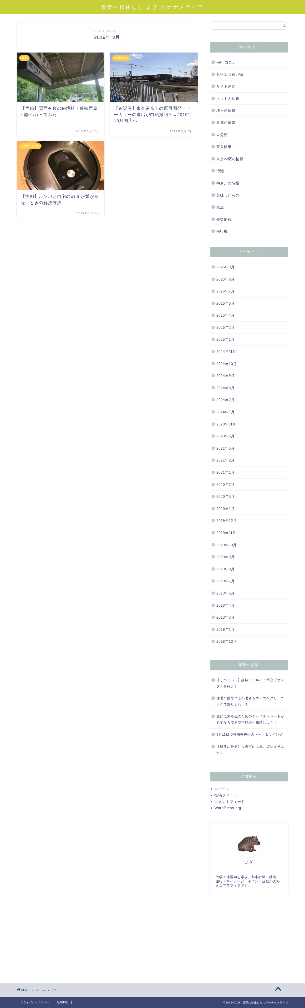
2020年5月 (225, 496)
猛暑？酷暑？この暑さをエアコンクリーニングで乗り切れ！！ (250, 701)
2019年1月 (225, 629)
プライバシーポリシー (34, 1002)
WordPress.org (227, 808)
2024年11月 (226, 352)
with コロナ (226, 62)
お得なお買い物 (229, 74)
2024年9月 (225, 376)
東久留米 (224, 147)
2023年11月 (226, 424)
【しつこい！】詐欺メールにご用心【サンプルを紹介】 (250, 683)
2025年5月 (225, 303)
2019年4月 (225, 605)
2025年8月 (225, 279)
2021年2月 (225, 460)
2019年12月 (226, 521)
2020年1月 (225, 509)
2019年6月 (225, 593)
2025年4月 (225, 315)
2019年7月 (225, 581)
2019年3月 (225, 617)
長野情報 (224, 219)
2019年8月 (225, 569)
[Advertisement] (249, 936)
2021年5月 (225, 448)
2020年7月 (225, 485)
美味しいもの (227, 195)
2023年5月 (225, 436)
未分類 (222, 135)
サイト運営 (225, 86)
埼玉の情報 (225, 110)
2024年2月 (225, 400)
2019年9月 (225, 557)
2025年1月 (225, 339)
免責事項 (62, 1002)
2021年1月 (225, 472)
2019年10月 (226, 545)
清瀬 (220, 171)
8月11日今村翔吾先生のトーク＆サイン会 (249, 734)
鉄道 (220, 207)
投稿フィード (225, 795)
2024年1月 (225, 412)
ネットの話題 (227, 98)
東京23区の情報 (230, 159)
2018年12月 (226, 641)
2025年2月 (225, 327)
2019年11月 (226, 533)
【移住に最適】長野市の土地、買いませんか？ (250, 750)
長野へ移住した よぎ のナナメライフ (152, 7)
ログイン (222, 789)
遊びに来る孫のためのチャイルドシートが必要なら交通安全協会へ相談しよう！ (250, 719)
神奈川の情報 (227, 183)
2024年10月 (226, 364)
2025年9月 (225, 267)
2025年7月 (225, 291)
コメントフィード (229, 802)
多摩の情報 (225, 123)
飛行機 (222, 231)
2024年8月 (225, 388)
